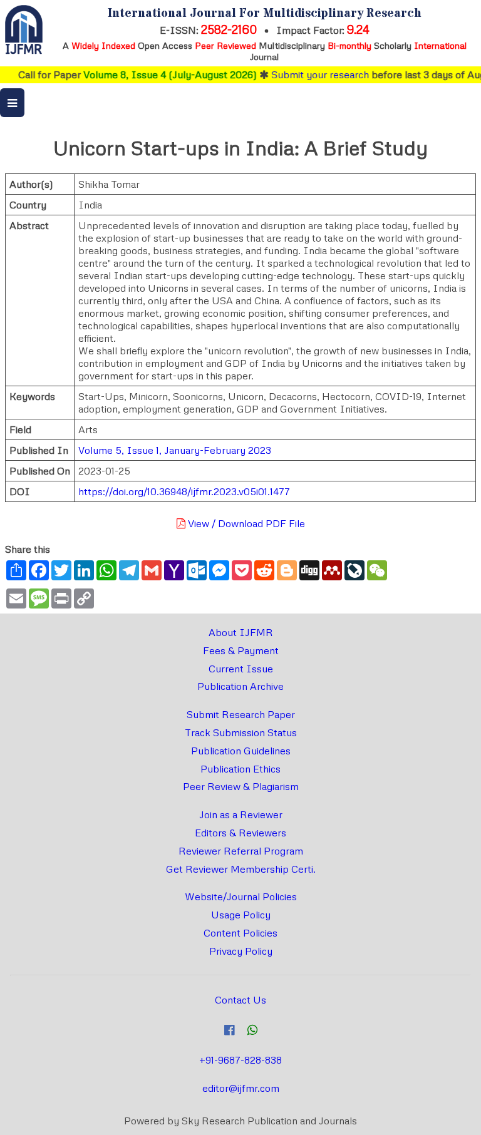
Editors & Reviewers (240, 832)
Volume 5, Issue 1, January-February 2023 (174, 450)
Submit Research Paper (241, 714)
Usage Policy (241, 914)
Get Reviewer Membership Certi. (241, 869)
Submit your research (309, 74)
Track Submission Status (241, 732)
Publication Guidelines (241, 750)
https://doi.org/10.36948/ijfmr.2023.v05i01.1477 (184, 491)
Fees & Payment (241, 650)
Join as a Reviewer (240, 814)
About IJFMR (241, 632)
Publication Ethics (240, 769)
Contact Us (240, 1000)
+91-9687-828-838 (240, 1060)
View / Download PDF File (245, 523)
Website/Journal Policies (241, 896)
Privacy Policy (240, 951)
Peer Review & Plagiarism (241, 786)
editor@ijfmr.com (240, 1088)
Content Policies (240, 933)
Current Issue (241, 668)
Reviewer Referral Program (240, 851)
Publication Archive (240, 686)
